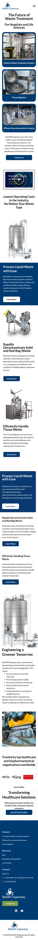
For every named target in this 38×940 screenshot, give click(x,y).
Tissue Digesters (19, 97)
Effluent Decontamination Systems (19, 128)
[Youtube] (22, 911)
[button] (34, 6)
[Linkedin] (16, 911)
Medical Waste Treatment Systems (19, 63)
